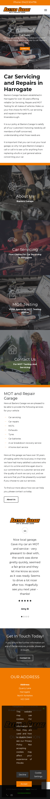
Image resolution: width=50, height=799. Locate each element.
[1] (21, 607)
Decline (22, 775)
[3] (26, 607)
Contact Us (25, 48)
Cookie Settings (38, 775)
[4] (28, 607)
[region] (25, 568)
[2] (24, 607)
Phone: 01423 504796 (25, 2)
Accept (24, 784)
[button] (45, 10)
